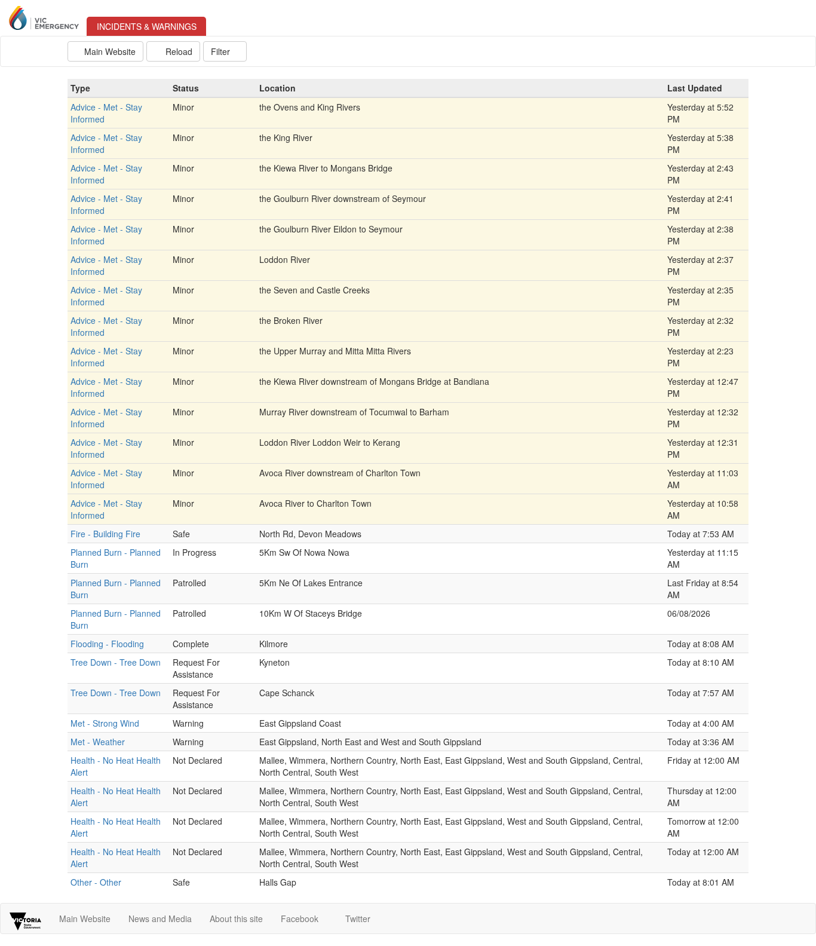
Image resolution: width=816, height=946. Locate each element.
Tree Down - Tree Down (115, 662)
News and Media (160, 918)
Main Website (109, 51)
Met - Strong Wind (104, 723)
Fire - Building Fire (105, 534)
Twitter (359, 918)
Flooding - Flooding (107, 644)
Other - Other (95, 882)
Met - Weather (97, 742)
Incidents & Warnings (151, 26)
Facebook (301, 918)
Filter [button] (221, 51)
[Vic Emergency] (40, 18)
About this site (236, 918)
